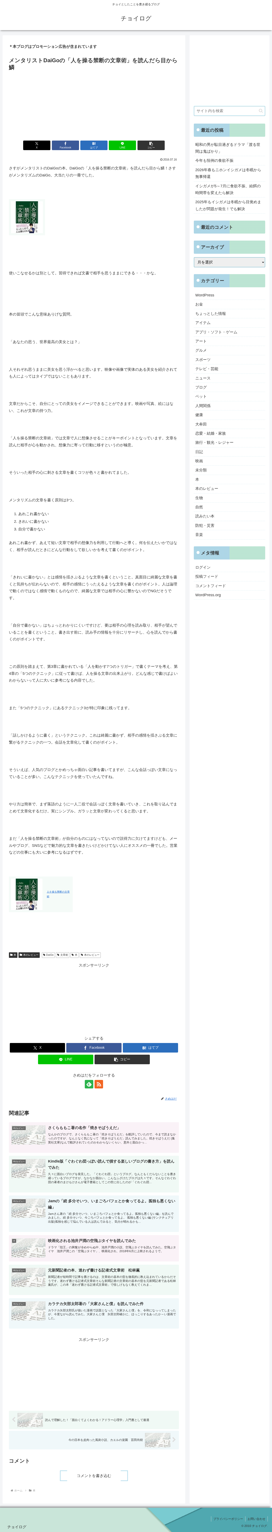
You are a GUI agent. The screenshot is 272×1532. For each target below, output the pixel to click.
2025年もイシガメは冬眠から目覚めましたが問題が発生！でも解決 (228, 205)
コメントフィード (210, 586)
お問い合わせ (256, 1519)
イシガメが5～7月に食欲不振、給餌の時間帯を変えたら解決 (228, 189)
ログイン (203, 567)
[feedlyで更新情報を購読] (89, 1084)
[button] (151, 145)
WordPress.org (208, 595)
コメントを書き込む (94, 1476)
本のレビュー (30, 954)
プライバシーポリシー (228, 1519)
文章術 (64, 954)
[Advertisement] (94, 104)
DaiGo (50, 954)
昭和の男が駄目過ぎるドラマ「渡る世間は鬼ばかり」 (227, 148)
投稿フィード (206, 576)
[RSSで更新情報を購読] (99, 1084)
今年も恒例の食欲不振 (214, 160)
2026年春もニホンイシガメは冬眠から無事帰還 (228, 173)
